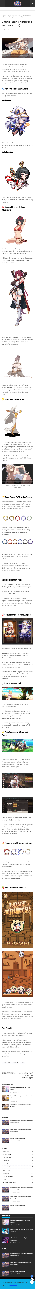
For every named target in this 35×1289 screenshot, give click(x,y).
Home (5, 15)
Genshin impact (18, 1154)
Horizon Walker (18, 1167)
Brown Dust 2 (18, 1151)
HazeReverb (18, 1161)
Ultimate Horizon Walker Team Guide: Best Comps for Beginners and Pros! (20, 1131)
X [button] (33, 1280)
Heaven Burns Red (18, 1164)
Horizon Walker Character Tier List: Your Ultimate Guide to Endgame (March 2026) (21, 1122)
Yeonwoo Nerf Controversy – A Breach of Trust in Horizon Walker (21, 1097)
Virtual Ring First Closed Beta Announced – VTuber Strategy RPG (20, 1088)
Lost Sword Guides (18, 1176)
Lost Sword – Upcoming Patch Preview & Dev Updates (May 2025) (20, 1106)
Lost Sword (15, 1063)
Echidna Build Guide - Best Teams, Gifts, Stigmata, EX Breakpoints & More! (20, 1239)
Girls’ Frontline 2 (18, 1157)
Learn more (13, 1285)
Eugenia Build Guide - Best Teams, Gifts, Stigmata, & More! (21, 1229)
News (22, 1063)
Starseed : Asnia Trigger (18, 1182)
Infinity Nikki (18, 1170)
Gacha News (10, 15)
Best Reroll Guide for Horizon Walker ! (17, 1139)
